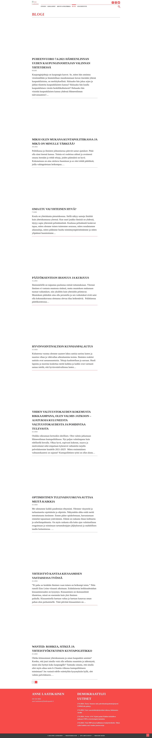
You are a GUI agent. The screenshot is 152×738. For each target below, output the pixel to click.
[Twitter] (119, 2)
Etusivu (43, 6)
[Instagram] (116, 2)
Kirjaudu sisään (99, 735)
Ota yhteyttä (82, 6)
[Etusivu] (35, 4)
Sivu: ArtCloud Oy (86, 735)
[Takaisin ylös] (147, 735)
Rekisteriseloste (71, 735)
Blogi (74, 6)
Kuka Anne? (52, 6)
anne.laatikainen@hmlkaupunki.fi (43, 701)
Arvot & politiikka (64, 6)
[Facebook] (113, 2)
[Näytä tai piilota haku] (119, 6)
